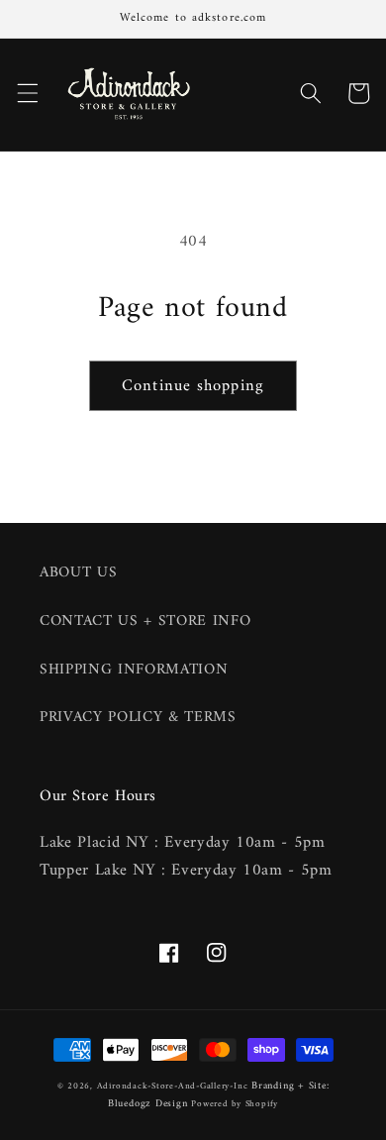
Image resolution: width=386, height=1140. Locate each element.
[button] (26, 93)
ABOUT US (78, 573)
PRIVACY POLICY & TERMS (138, 717)
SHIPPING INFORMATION (134, 670)
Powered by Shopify (234, 1104)
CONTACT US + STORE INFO (145, 621)
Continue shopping (193, 385)
